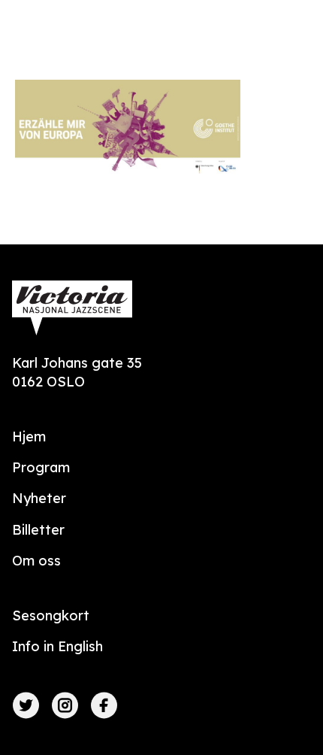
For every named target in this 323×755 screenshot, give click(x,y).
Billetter (38, 529)
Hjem (29, 436)
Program (41, 467)
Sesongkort (50, 615)
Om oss (36, 560)
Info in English (57, 646)
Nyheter (39, 498)
